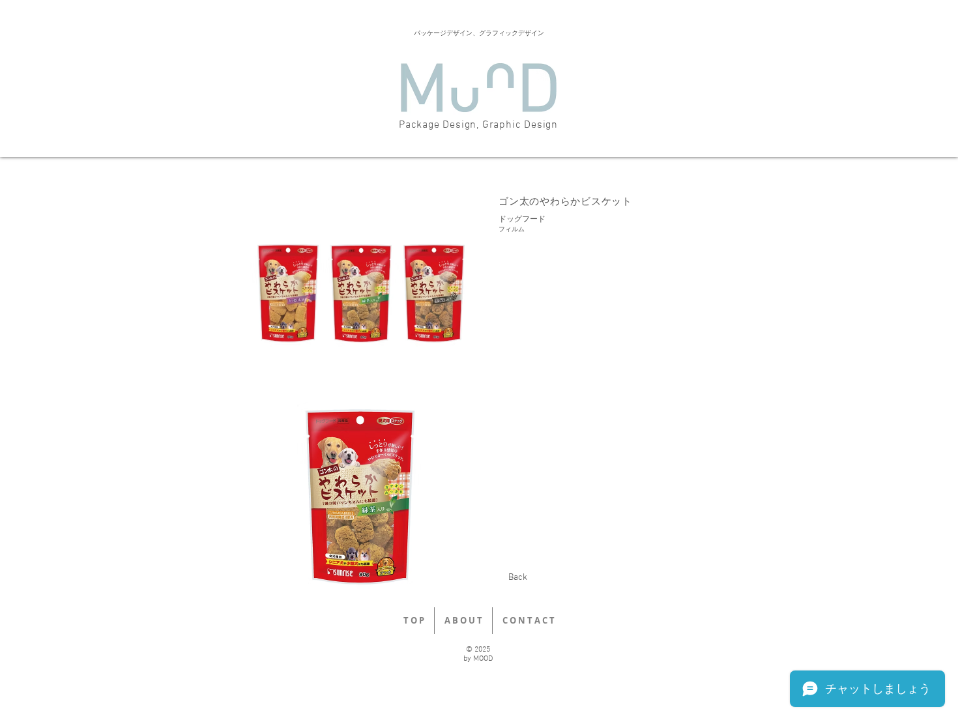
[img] (360, 290)
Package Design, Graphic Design (478, 125)
